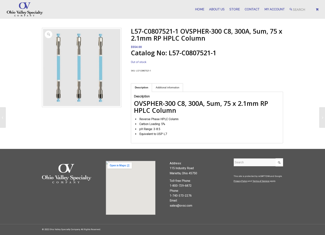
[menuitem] (200, 9)
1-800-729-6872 (181, 185)
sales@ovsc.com (181, 205)
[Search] (297, 9)
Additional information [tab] (167, 87)
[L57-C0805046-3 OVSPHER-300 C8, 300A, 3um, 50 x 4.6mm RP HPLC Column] (3, 117)
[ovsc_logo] (25, 9)
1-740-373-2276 (181, 195)
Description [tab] (141, 87)
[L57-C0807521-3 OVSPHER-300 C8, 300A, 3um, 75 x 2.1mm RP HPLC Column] (322, 117)
